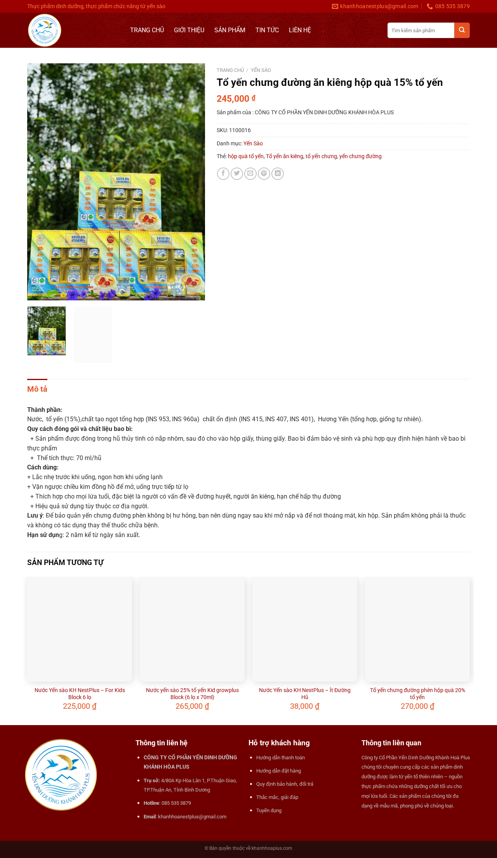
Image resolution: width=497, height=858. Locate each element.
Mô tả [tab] (37, 389)
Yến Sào (261, 70)
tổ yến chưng (321, 156)
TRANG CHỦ (147, 30)
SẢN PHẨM (229, 30)
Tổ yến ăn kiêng (284, 156)
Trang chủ (230, 70)
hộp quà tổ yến (246, 156)
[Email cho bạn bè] (250, 173)
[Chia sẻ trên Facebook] (223, 173)
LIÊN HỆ (300, 30)
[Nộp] (462, 30)
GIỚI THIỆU (189, 30)
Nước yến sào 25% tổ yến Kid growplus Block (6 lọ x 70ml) (192, 693)
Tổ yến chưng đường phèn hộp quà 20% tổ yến (417, 693)
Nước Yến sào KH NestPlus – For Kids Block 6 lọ (80, 693)
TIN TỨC (267, 30)
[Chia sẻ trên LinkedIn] (277, 173)
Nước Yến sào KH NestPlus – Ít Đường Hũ (305, 693)
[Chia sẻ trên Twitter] (237, 173)
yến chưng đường (360, 156)
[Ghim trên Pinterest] (264, 173)
